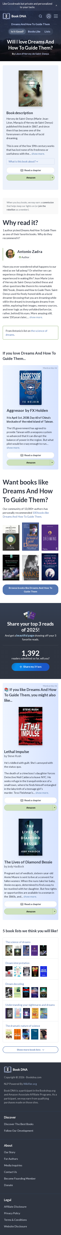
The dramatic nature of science (22, 1025)
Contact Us (10, 1172)
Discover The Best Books (18, 1124)
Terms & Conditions (15, 1219)
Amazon (30, 177)
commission (48, 202)
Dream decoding (14, 983)
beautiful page (25, 635)
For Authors (11, 1158)
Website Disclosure (15, 1226)
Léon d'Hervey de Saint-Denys (32, 53)
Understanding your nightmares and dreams (30, 1004)
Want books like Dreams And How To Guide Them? (28, 491)
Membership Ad (50, 368)
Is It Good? (17, 31)
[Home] (14, 16)
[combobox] (40, 16)
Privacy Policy (12, 1213)
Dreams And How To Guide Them (30, 24)
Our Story (9, 1152)
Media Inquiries (13, 1165)
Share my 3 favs (32, 666)
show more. (38, 153)
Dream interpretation (17, 963)
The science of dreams (17, 942)
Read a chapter (32, 170)
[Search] (40, 16)
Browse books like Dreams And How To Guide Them (30, 589)
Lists (47, 31)
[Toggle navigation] (55, 16)
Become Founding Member (20, 1178)
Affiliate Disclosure (15, 1206)
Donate (8, 1185)
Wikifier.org (30, 1083)
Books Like (34, 31)
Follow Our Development (18, 1130)
